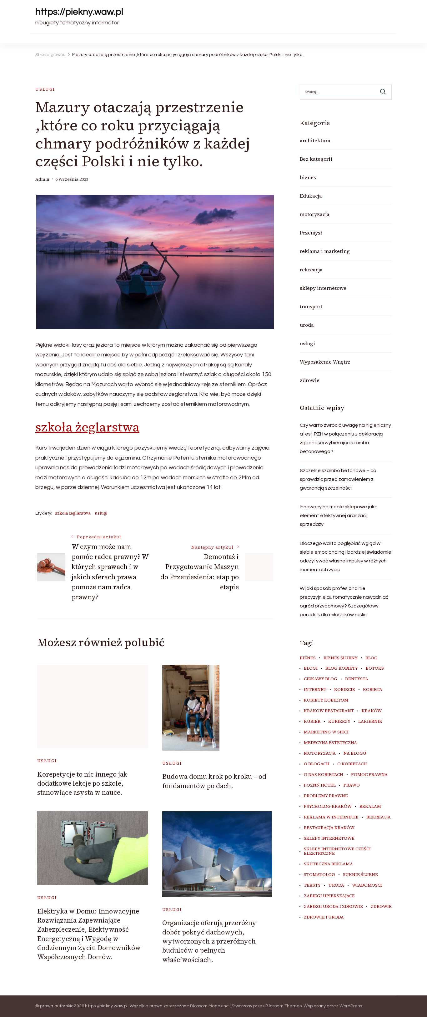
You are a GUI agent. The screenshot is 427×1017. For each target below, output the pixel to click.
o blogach (316, 764)
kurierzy (339, 721)
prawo (352, 785)
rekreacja (311, 269)
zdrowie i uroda (324, 917)
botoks (375, 668)
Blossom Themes (283, 1006)
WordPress (350, 1006)
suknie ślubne (360, 875)
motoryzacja (314, 214)
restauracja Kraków (329, 828)
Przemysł (311, 232)
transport (311, 306)
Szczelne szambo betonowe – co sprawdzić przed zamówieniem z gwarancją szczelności (338, 479)
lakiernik (370, 721)
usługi (45, 89)
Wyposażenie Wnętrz (325, 361)
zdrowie (309, 380)
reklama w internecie (331, 817)
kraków (372, 711)
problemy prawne (326, 796)
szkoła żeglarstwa (87, 427)
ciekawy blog (320, 679)
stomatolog (319, 875)
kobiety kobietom (326, 700)
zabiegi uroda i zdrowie (333, 906)
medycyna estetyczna (330, 743)
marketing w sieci (326, 732)
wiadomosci (367, 885)
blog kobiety (341, 668)
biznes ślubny (341, 658)
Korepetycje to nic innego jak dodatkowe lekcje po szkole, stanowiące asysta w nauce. (82, 783)
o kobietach (352, 764)
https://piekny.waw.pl (79, 12)
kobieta (372, 689)
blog (371, 658)
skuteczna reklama (328, 864)
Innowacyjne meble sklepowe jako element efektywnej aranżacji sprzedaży (339, 515)
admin (42, 179)
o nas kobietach (323, 775)
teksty (312, 885)
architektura (315, 140)
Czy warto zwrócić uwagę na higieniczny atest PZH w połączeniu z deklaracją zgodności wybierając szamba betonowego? (345, 438)
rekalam (370, 806)
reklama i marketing (325, 251)
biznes (308, 177)
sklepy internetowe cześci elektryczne (337, 851)
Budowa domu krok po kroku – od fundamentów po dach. (214, 781)
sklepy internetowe (323, 287)
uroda (307, 324)
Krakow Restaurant (329, 711)
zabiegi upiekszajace (329, 896)
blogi (311, 668)
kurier (312, 721)
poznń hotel (320, 785)
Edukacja (311, 195)
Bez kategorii (316, 158)
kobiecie (344, 689)
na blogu (355, 753)
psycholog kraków (328, 806)
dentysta (356, 679)
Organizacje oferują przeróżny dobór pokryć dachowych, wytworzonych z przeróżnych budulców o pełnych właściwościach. (209, 941)
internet (315, 689)
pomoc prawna (369, 775)
